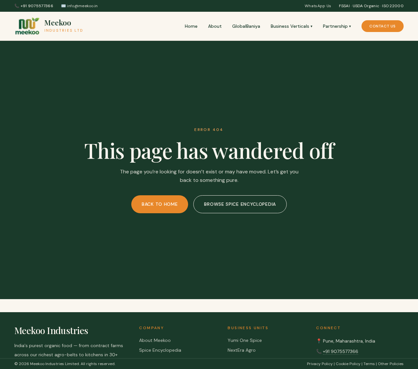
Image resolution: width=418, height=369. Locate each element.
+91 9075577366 (340, 351)
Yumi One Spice (245, 340)
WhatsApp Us (318, 5)
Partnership (337, 26)
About (215, 26)
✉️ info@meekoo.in (79, 5)
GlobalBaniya (246, 26)
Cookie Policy (348, 363)
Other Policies (391, 363)
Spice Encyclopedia (160, 350)
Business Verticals (292, 26)
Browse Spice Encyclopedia (240, 204)
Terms (369, 363)
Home (191, 26)
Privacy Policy (320, 363)
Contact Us (382, 26)
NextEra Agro (242, 350)
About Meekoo (155, 340)
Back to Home (160, 204)
